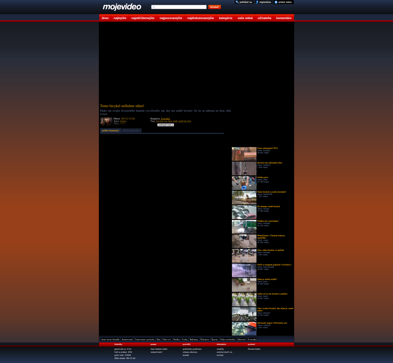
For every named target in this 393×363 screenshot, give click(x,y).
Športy (214, 339)
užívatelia (264, 18)
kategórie (225, 18)
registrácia (265, 2)
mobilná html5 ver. (225, 352)
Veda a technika (227, 339)
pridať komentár (110, 130)
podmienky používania (192, 349)
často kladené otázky (159, 349)
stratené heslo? (157, 352)
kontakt (186, 355)
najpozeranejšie (171, 18)
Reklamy (194, 339)
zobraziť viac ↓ (166, 125)
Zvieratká (165, 118)
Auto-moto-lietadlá (110, 339)
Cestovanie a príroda (144, 339)
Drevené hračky (254, 349)
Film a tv (167, 339)
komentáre (283, 18)
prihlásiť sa (246, 2)
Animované (127, 339)
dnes (105, 18)
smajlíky (220, 349)
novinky (220, 355)
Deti (158, 339)
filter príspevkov (131, 130)
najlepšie (120, 18)
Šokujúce (204, 339)
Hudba (176, 339)
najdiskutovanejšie (200, 18)
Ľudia (184, 339)
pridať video (285, 2)
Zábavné (241, 339)
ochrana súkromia (190, 352)
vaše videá (245, 18)
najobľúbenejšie (142, 18)
